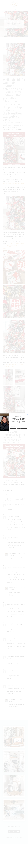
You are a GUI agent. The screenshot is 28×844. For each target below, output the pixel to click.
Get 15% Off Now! (18, 428)
